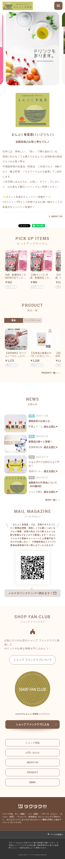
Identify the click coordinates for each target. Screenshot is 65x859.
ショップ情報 (32, 742)
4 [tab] (37, 81)
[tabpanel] (32, 48)
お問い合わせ (32, 752)
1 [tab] (25, 81)
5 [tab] (40, 81)
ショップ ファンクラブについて (32, 659)
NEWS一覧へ (51, 500)
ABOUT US (56, 216)
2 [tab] (29, 81)
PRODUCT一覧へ (49, 373)
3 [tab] (33, 81)
